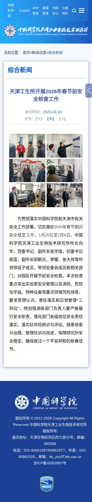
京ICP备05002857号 (49, 463)
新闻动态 (39, 52)
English (24, 10)
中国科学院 (11, 11)
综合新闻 (55, 52)
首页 (26, 52)
